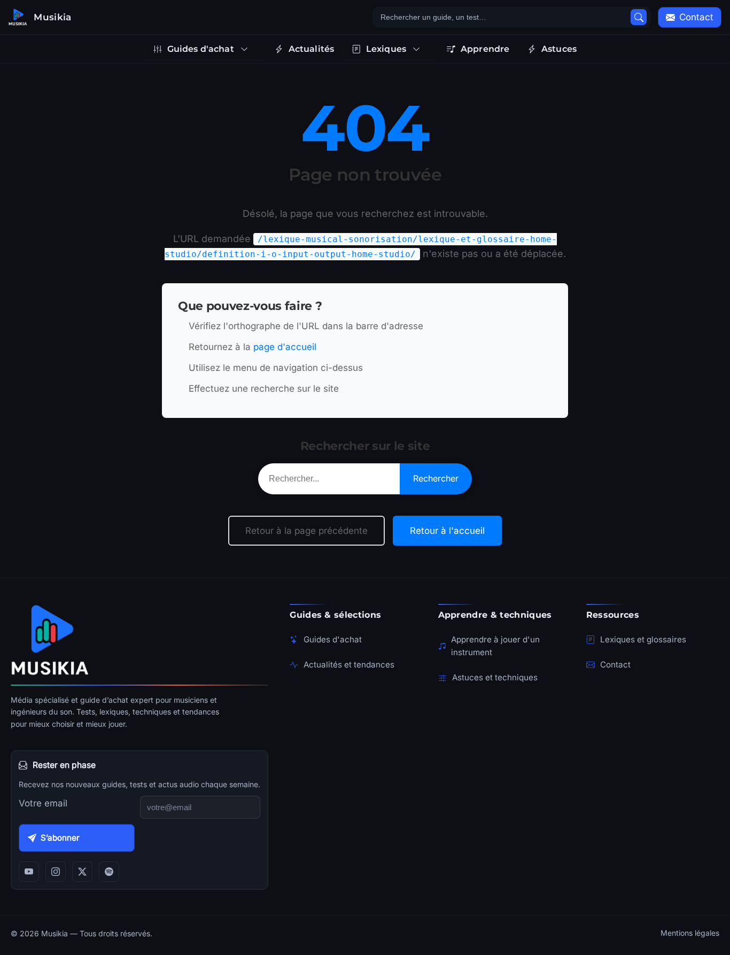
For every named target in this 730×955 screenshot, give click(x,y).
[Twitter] (82, 871)
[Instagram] (55, 871)
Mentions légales (690, 932)
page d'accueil (284, 346)
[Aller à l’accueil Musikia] (139, 640)
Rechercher (436, 478)
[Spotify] (109, 871)
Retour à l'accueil (447, 530)
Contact (615, 664)
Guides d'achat (333, 639)
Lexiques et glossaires (643, 639)
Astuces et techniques (495, 677)
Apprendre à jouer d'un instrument (495, 645)
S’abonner (60, 838)
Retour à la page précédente (306, 530)
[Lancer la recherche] (638, 17)
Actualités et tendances (349, 664)
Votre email (43, 803)
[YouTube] (29, 871)
